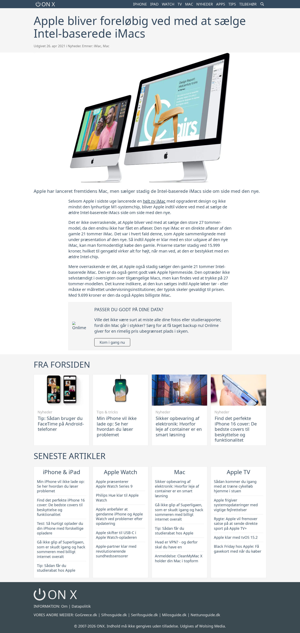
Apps (220, 4)
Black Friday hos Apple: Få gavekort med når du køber (237, 548)
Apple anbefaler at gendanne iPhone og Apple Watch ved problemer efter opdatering (119, 516)
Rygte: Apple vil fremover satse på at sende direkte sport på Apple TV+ (236, 523)
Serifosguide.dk (144, 614)
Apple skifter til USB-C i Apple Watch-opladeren (116, 535)
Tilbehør (248, 4)
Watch (168, 4)
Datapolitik (81, 606)
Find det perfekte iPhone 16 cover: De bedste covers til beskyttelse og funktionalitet (236, 429)
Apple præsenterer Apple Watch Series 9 (114, 484)
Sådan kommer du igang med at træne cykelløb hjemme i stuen (235, 486)
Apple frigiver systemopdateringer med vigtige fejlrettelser (236, 505)
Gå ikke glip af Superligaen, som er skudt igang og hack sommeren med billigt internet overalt (61, 549)
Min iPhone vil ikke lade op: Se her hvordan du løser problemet (117, 426)
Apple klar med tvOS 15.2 (236, 537)
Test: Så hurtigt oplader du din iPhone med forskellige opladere (60, 528)
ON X (48, 4)
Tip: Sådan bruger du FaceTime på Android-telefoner (61, 423)
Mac (189, 4)
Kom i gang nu (112, 342)
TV (180, 4)
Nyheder (204, 4)
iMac (97, 46)
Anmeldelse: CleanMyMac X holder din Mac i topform (178, 558)
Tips (232, 4)
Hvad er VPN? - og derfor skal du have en (176, 544)
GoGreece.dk (86, 614)
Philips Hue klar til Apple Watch (117, 497)
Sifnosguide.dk (114, 614)
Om (64, 606)
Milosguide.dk (174, 614)
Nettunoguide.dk (205, 614)
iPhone (140, 4)
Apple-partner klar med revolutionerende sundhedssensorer (116, 551)
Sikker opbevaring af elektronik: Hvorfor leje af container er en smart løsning (179, 426)
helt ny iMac (154, 201)
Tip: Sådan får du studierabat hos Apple (56, 568)
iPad (154, 4)
